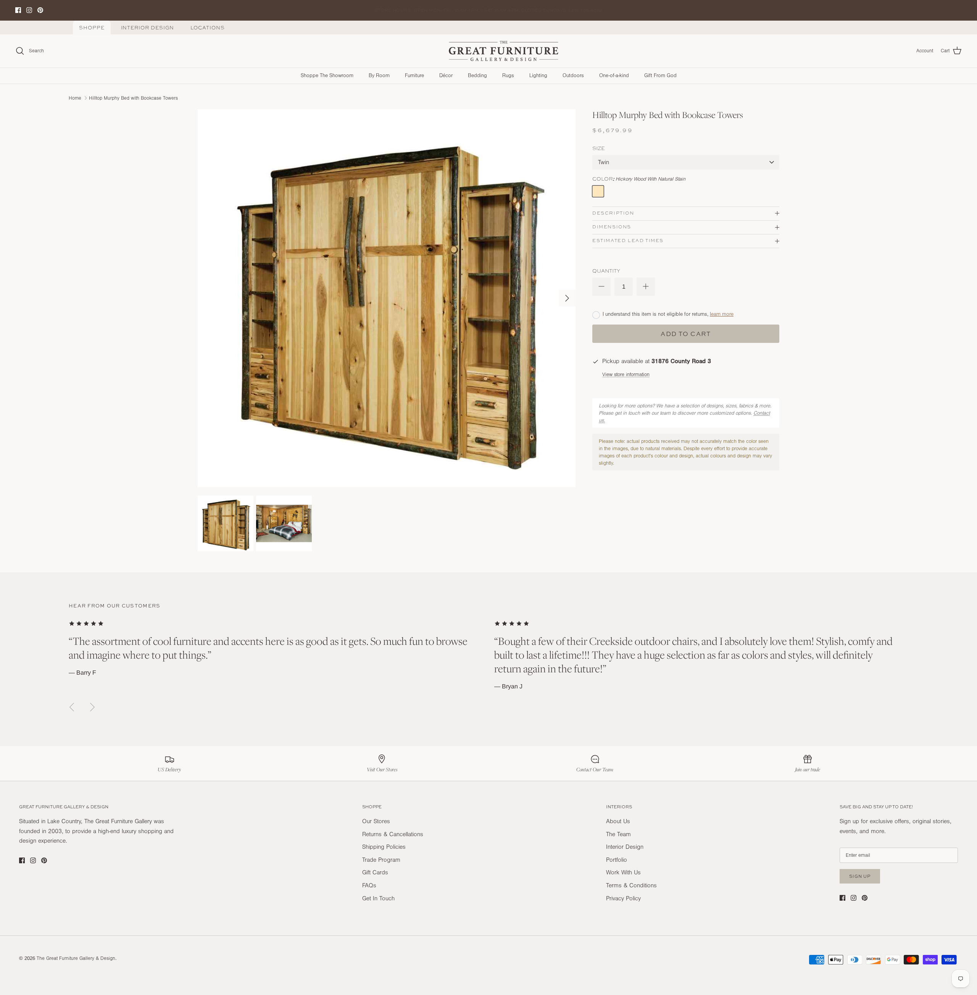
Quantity (606, 270)
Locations (207, 27)
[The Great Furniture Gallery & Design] (504, 51)
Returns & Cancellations (392, 834)
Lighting (538, 76)
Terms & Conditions (631, 885)
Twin (603, 162)
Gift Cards (375, 872)
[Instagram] (29, 10)
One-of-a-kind (614, 76)
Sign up (860, 876)
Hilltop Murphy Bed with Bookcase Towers (133, 97)
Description (613, 213)
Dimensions (611, 227)
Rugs (508, 76)
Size (598, 148)
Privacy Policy (623, 898)
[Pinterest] (40, 10)
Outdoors (573, 76)
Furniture (414, 76)
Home (75, 97)
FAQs (369, 885)
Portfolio (616, 859)
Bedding (477, 76)
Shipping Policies (384, 846)
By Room (379, 76)
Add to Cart (686, 334)
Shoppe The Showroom (327, 76)
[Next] (567, 298)
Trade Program (381, 859)
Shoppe (92, 27)
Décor (446, 76)
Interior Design (147, 27)
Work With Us (623, 872)
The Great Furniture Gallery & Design (76, 958)
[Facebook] (18, 10)
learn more (722, 314)
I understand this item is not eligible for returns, (668, 314)
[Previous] (71, 707)
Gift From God (660, 76)
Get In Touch (378, 898)
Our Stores (376, 821)
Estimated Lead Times (628, 240)
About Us (618, 821)
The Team (618, 834)
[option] (387, 298)
